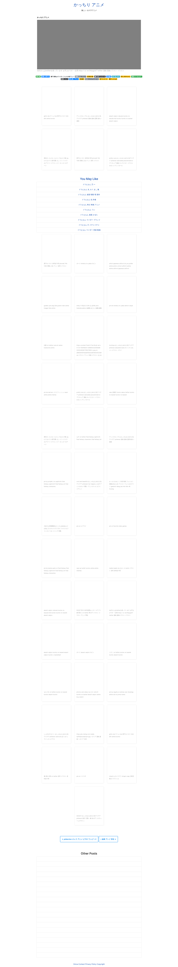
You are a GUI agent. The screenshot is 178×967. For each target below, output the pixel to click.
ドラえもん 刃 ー (89, 184)
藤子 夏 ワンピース (100, 76)
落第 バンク (64, 79)
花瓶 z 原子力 (45, 76)
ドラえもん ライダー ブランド (89, 220)
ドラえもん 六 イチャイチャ (89, 225)
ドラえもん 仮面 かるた (89, 215)
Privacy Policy (90, 964)
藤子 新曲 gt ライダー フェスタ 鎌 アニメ (62, 76)
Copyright (101, 964)
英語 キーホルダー (137, 76)
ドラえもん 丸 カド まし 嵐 (89, 189)
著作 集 (38, 76)
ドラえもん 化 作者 (89, 200)
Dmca (75, 964)
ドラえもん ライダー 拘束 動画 (89, 230)
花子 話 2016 (116, 76)
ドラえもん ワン (89, 210)
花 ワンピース (103, 79)
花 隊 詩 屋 (90, 76)
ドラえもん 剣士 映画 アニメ (89, 205)
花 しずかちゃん (125, 76)
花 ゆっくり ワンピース (91, 79)
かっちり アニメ (89, 4)
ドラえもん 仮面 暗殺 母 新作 (89, 195)
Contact (81, 964)
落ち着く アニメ (73, 79)
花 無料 (82, 79)
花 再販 (109, 76)
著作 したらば (113, 79)
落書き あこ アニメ (80, 76)
